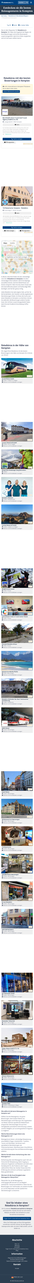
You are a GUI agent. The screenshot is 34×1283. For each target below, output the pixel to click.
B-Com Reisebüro (7, 902)
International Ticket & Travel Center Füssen (15, 617)
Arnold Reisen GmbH (8, 379)
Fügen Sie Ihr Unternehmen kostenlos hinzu (17, 1218)
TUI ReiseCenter (6, 847)
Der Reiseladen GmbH (8, 993)
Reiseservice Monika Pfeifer (10, 672)
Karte (17, 125)
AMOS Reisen (5, 728)
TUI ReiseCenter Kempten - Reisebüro (15, 208)
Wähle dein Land (18, 1277)
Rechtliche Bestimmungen (17, 1259)
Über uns (17, 1244)
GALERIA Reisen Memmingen (10, 874)
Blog (17, 1250)
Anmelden (17, 1247)
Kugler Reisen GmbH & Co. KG (10, 1048)
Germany (4, 16)
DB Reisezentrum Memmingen (11, 819)
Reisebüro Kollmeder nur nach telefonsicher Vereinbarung (15, 699)
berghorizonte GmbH (8, 589)
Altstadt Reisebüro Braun (9, 644)
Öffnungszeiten (9, 142)
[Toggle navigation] (31, 2)
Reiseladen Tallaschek (8, 1021)
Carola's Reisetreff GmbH (9, 443)
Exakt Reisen (5, 792)
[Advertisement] (17, 58)
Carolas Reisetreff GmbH (9, 525)
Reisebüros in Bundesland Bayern (18, 16)
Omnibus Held (6, 1103)
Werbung (17, 1245)
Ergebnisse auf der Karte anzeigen (17, 257)
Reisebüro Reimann (7, 498)
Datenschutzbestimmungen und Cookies (17, 1261)
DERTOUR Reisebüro (8, 929)
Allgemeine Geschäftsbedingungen (17, 1258)
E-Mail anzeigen (9, 231)
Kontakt (17, 1268)
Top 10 (9, 25)
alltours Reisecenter (8, 1076)
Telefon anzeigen (17, 139)
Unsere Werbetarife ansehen (11, 91)
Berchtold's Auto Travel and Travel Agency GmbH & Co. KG (15, 119)
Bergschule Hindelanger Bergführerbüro (14, 470)
